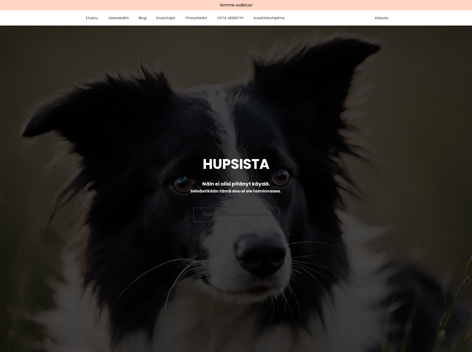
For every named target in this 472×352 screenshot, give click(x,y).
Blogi (143, 17)
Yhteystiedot (196, 17)
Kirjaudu (381, 17)
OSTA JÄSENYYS (230, 17)
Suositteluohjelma (268, 17)
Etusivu (92, 17)
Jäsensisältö (118, 17)
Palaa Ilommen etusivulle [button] (236, 214)
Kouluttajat (165, 17)
